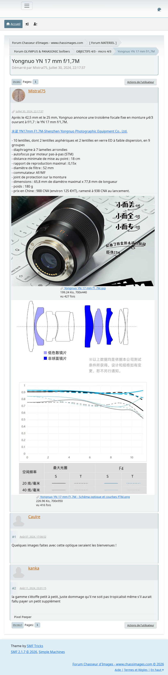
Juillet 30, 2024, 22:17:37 (29, 111)
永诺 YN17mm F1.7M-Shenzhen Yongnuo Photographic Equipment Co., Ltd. (69, 131)
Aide (118, 670)
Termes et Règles (136, 670)
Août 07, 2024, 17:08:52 (33, 536)
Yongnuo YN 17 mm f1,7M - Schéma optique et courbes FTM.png (84, 497)
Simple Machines (52, 652)
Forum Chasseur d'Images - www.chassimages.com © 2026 (118, 664)
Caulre (34, 516)
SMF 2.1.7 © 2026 (24, 652)
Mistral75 (36, 91)
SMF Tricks (35, 646)
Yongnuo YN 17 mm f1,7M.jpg (85, 288)
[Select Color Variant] (159, 9)
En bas (16, 81)
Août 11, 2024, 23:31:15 (33, 588)
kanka (33, 568)
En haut (17, 625)
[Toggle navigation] (27, 6)
